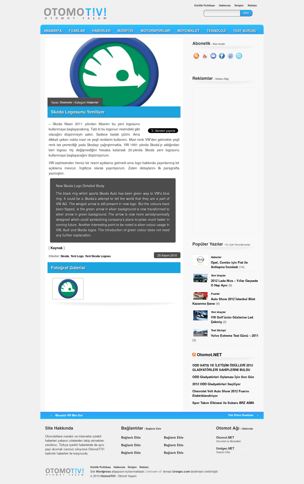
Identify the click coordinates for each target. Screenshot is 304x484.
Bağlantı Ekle (131, 437)
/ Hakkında (247, 428)
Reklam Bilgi (222, 79)
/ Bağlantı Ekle (152, 428)
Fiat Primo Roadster (240, 415)
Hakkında (225, 5)
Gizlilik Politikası (204, 5)
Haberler (101, 30)
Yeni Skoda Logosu (98, 256)
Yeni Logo (77, 256)
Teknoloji (216, 30)
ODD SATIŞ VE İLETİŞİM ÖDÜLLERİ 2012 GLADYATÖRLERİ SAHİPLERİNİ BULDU (222, 367)
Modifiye (126, 30)
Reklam (252, 5)
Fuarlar (77, 30)
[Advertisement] (225, 160)
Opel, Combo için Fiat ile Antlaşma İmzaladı (229, 264)
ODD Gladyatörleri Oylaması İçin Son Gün (223, 377)
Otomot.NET (209, 354)
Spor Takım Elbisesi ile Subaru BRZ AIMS (223, 402)
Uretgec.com (181, 471)
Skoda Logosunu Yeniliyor (78, 112)
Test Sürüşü (244, 30)
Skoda (65, 256)
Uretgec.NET (225, 448)
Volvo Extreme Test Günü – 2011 (234, 335)
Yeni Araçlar (218, 275)
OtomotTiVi (107, 476)
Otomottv (66, 102)
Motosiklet (189, 30)
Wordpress (103, 471)
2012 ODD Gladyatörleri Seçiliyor (216, 384)
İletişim (239, 5)
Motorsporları (156, 30)
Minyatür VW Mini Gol (68, 415)
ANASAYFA (53, 30)
